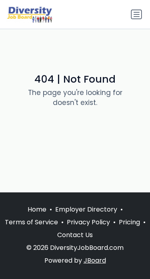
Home (37, 209)
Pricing (129, 222)
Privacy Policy (88, 222)
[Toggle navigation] (136, 14)
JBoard (95, 260)
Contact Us (75, 234)
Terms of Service (31, 222)
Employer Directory (86, 209)
